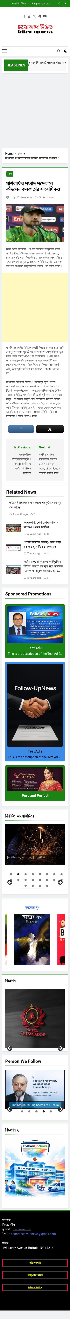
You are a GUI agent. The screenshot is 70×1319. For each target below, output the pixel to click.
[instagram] (29, 16)
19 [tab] (40, 886)
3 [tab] (25, 874)
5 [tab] (40, 874)
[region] (35, 854)
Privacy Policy (35, 1287)
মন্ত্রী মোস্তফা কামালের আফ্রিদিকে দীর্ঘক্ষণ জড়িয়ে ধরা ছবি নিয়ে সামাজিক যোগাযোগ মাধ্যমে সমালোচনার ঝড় (43, 566)
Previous (9, 1048)
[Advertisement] (35, 110)
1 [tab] (11, 874)
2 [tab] (18, 874)
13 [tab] (40, 880)
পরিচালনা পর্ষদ (35, 1262)
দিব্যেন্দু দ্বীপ (53, 854)
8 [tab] (61, 874)
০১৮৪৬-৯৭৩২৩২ (22, 1229)
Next (60, 1048)
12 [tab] (33, 880)
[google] (39, 16)
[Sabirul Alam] (35, 1089)
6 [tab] (47, 874)
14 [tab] (47, 880)
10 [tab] (18, 880)
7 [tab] (54, 874)
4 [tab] (33, 874)
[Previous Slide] (59, 3)
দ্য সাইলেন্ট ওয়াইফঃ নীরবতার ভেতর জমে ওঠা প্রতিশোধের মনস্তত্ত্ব (31, 3)
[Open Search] (58, 51)
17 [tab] (25, 886)
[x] (34, 16)
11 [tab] (25, 880)
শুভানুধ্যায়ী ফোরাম (35, 1275)
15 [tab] (54, 880)
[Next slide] (65, 3)
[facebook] (24, 16)
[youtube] (45, 16)
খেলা (10, 174)
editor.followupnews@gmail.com (33, 1234)
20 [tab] (47, 886)
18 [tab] (33, 886)
